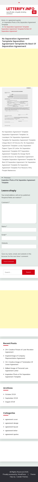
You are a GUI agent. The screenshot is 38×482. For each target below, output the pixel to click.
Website (5, 243)
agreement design (11, 423)
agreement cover (11, 419)
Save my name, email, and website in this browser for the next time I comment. (16, 255)
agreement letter (11, 431)
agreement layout (11, 427)
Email (4, 235)
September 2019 (11, 398)
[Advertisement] (19, 68)
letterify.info (20, 8)
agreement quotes (12, 434)
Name (4, 226)
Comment (6, 202)
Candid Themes (22, 477)
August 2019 (10, 402)
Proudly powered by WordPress (14, 474)
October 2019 (10, 394)
